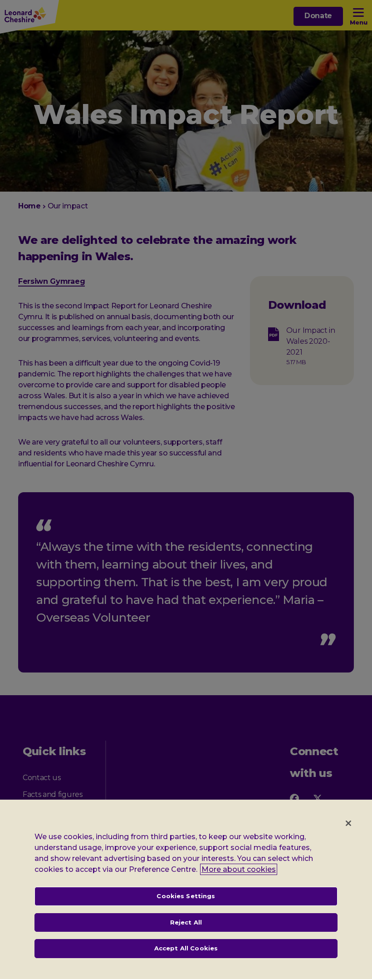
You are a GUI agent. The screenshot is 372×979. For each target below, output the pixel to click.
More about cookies (238, 869)
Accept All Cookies (186, 948)
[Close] (348, 823)
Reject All (186, 922)
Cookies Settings (186, 896)
